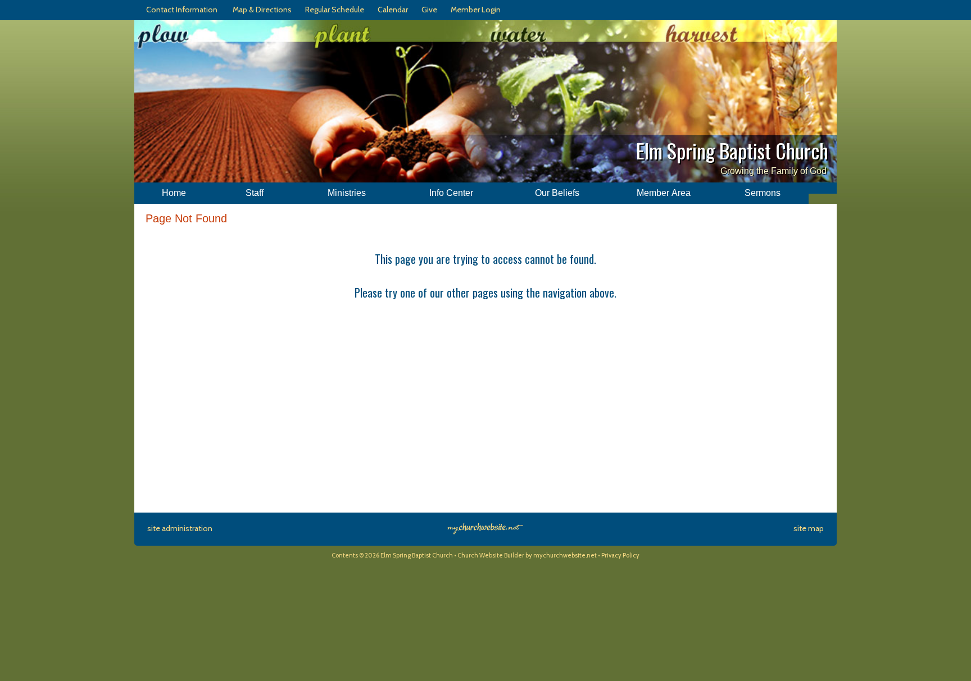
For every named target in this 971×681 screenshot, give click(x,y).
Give (427, 9)
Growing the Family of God (773, 171)
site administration (179, 528)
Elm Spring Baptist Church (732, 150)
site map (808, 528)
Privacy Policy (620, 555)
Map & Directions (260, 9)
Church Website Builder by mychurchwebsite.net (527, 555)
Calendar (391, 9)
